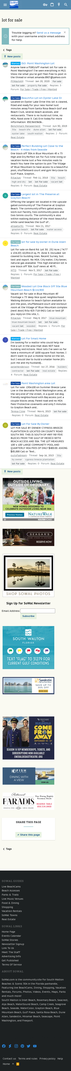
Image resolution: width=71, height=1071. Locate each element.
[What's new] (58, 4)
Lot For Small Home (29, 338)
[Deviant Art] (10, 1046)
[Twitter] (29, 1046)
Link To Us (8, 948)
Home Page (8, 931)
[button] (5, 5)
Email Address (11, 610)
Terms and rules (27, 1058)
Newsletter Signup (13, 944)
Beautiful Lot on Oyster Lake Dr (37, 98)
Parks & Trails (10, 894)
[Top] (13, 1064)
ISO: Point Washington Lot (33, 63)
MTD (13, 270)
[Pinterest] (22, 1046)
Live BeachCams (11, 886)
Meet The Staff (11, 952)
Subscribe (28, 616)
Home (6, 1063)
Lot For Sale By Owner (30, 423)
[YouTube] (35, 1046)
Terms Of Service (12, 964)
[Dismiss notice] (64, 32)
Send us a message (49, 32)
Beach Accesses (11, 890)
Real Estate (17, 137)
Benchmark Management (25, 126)
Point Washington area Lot (33, 383)
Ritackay (16, 177)
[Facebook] (4, 1046)
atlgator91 (17, 226)
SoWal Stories (10, 940)
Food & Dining (10, 902)
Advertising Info (11, 956)
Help (60, 1058)
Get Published (10, 960)
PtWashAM (17, 81)
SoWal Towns (9, 915)
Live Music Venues (12, 898)
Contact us (9, 1058)
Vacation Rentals (12, 911)
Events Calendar (11, 935)
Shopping (7, 907)
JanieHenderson (20, 366)
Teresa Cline (18, 411)
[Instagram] (16, 1046)
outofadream (19, 455)
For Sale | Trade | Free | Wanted (38, 89)
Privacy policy (47, 1058)
